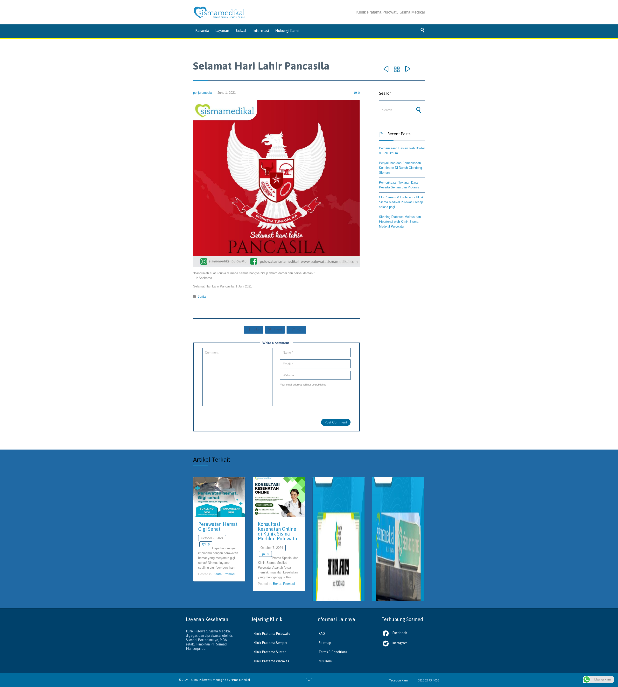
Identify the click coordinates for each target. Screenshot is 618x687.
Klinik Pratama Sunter (269, 652)
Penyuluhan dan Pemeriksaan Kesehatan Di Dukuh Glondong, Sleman (401, 167)
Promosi (229, 574)
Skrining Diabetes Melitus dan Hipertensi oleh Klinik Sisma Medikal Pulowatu (400, 221)
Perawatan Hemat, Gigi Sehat (218, 526)
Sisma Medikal (240, 680)
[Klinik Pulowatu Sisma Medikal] (219, 12)
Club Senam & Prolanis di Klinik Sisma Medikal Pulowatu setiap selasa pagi (401, 202)
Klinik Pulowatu (202, 680)
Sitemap (325, 643)
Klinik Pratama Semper (270, 643)
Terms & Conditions (333, 652)
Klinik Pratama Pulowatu (271, 634)
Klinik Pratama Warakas (271, 661)
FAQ (322, 634)
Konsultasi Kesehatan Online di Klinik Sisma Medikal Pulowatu (277, 531)
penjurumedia (202, 92)
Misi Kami (325, 661)
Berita (201, 296)
